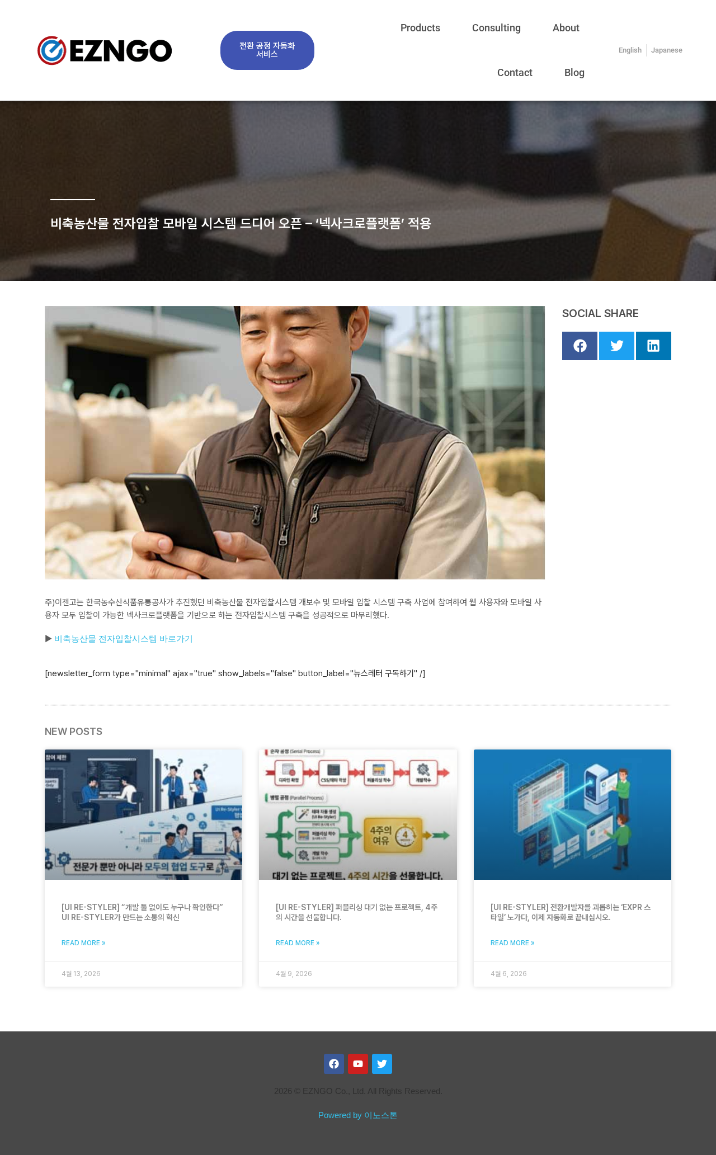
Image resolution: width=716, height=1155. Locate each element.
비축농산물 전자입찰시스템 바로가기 (123, 638)
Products (420, 28)
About (566, 28)
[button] (579, 346)
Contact (515, 72)
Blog (574, 72)
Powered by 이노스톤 (358, 1115)
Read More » (84, 943)
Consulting (496, 28)
